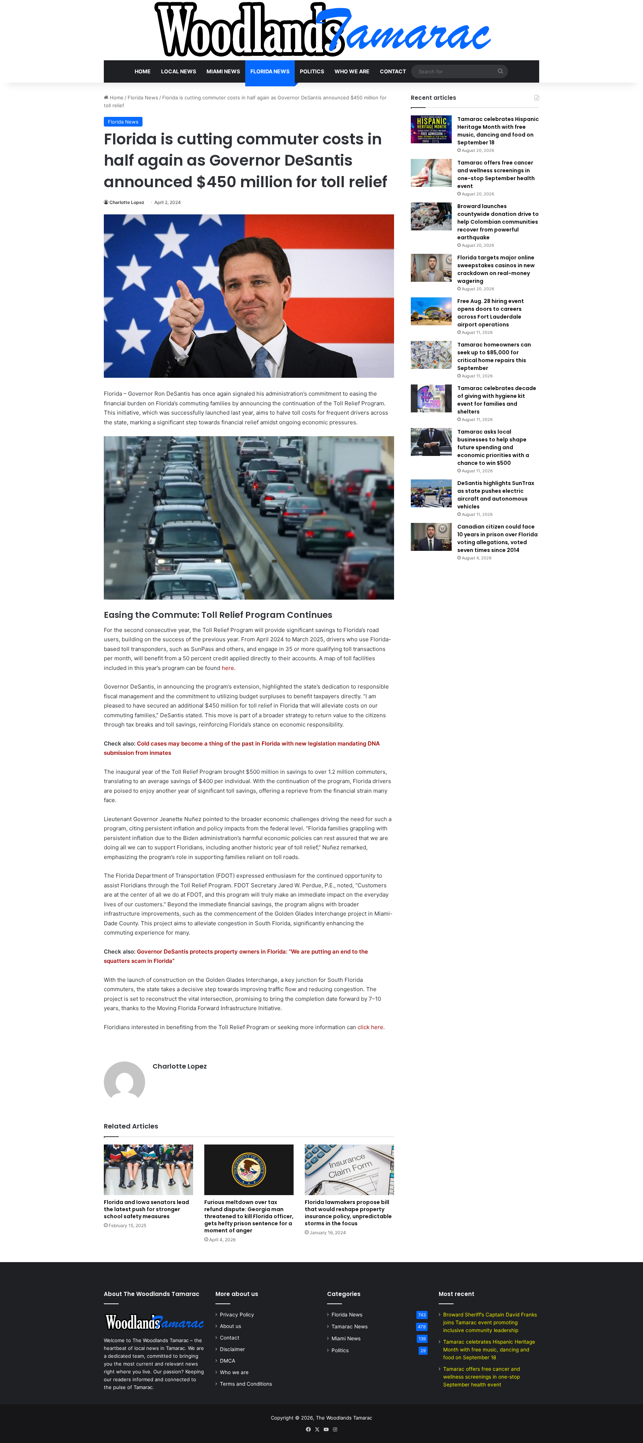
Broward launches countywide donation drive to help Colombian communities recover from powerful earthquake (498, 221)
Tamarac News (350, 1326)
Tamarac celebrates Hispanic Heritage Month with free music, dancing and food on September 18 (498, 130)
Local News (178, 71)
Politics (312, 71)
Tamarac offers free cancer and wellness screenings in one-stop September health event (496, 174)
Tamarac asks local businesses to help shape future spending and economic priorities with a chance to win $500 (493, 447)
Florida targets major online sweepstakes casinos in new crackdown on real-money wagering (496, 269)
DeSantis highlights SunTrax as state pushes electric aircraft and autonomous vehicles (495, 494)
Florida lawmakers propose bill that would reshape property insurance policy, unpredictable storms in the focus (348, 1212)
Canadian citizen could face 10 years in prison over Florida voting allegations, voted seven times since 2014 (497, 538)
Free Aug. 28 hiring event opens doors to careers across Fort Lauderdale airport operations (490, 312)
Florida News (269, 71)
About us (230, 1326)
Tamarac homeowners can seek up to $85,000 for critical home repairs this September (494, 356)
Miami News (223, 71)
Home (143, 71)
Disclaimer (232, 1349)
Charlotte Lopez (126, 202)
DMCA (227, 1361)
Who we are (352, 71)
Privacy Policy (237, 1315)
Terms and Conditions (246, 1384)
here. (229, 667)
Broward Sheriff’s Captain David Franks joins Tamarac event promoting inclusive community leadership (490, 1322)
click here (370, 1027)
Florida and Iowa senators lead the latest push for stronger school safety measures (146, 1209)
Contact (393, 71)
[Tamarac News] (321, 30)
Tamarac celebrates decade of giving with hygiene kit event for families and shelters (496, 399)
